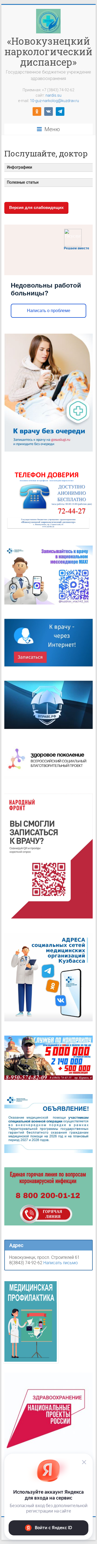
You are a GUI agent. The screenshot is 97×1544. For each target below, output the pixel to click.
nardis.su (53, 95)
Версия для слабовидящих (36, 207)
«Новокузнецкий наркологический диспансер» (48, 51)
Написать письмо (60, 1262)
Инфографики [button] (19, 167)
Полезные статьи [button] (23, 182)
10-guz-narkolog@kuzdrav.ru (54, 101)
